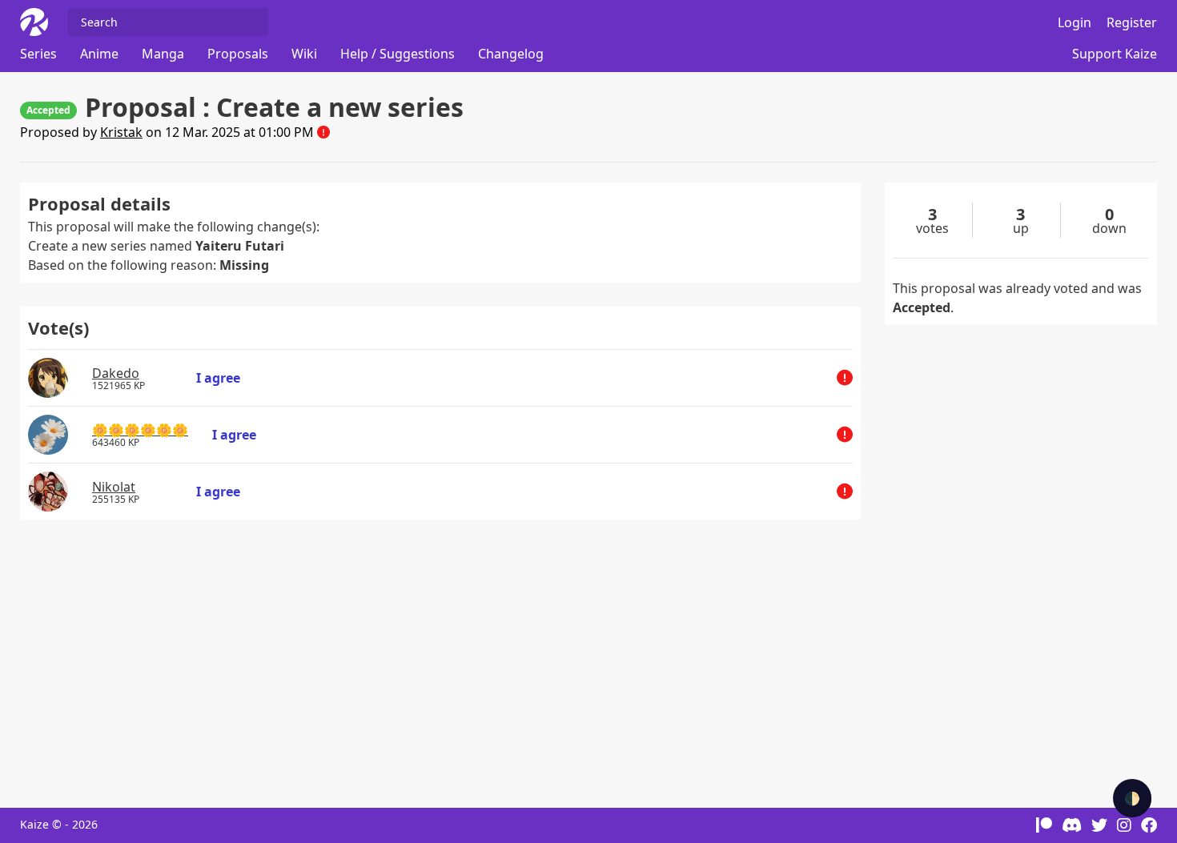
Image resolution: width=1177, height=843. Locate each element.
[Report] (323, 132)
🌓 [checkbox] (1132, 798)
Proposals (237, 53)
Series (38, 53)
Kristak (121, 132)
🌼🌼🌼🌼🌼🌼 (140, 430)
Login (1074, 22)
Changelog (511, 53)
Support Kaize (1114, 53)
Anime (99, 53)
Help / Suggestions (397, 53)
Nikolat (113, 487)
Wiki (304, 53)
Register (1132, 22)
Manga (163, 53)
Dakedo (115, 373)
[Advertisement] (440, 656)
